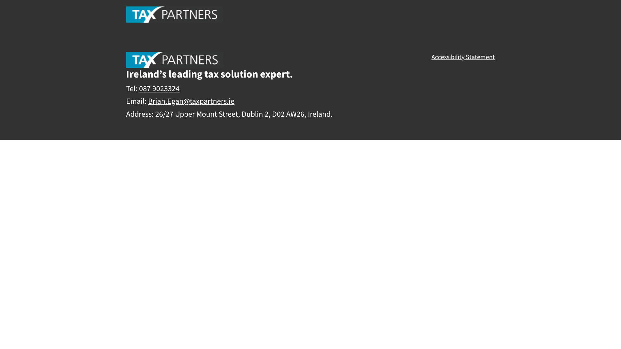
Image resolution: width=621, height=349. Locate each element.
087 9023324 (159, 89)
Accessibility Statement (463, 57)
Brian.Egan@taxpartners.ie (191, 101)
